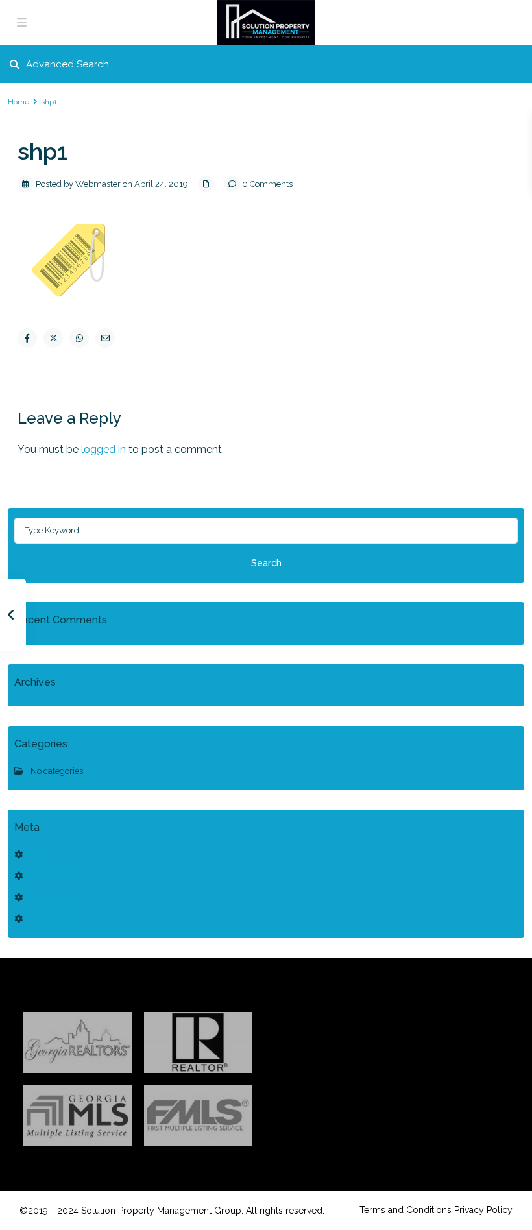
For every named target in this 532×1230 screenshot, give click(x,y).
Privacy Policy (483, 1210)
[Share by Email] (105, 338)
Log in (41, 855)
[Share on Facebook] (27, 338)
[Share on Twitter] (53, 338)
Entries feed (52, 876)
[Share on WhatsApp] (79, 338)
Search (266, 563)
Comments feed (60, 897)
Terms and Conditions (405, 1210)
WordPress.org (57, 919)
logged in (103, 449)
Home (18, 101)
